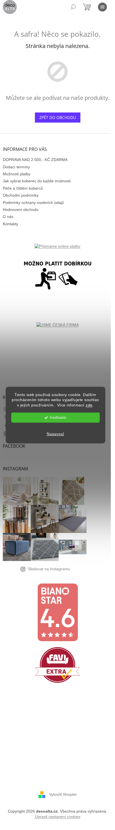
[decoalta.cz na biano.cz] (57, 612)
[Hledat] (73, 7)
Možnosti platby (16, 174)
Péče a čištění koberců (23, 188)
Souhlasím (58, 417)
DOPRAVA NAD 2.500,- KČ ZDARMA (35, 159)
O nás (8, 216)
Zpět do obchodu (57, 117)
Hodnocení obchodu (21, 209)
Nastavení (55, 434)
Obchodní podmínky (21, 195)
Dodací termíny (16, 167)
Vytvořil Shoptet (62, 794)
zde (89, 405)
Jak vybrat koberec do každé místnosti (37, 181)
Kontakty (10, 224)
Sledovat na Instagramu (49, 569)
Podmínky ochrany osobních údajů (33, 202)
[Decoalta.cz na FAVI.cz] (57, 664)
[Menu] (102, 7)
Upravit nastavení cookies (57, 816)
